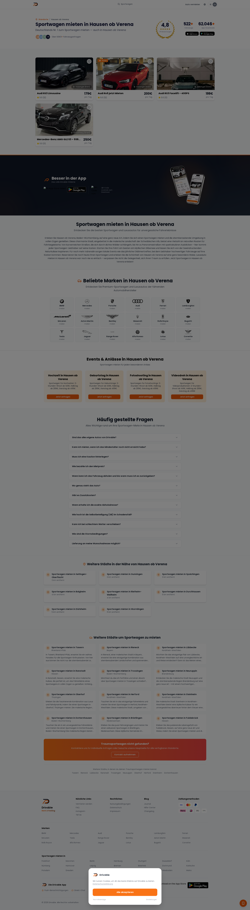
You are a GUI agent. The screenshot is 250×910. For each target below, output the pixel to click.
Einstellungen (151, 900)
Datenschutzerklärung (103, 884)
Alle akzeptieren (125, 892)
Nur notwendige (99, 900)
